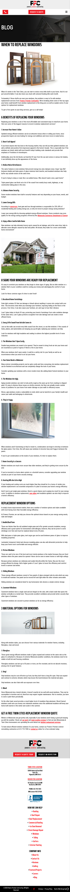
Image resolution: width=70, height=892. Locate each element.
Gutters (35, 841)
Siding (35, 837)
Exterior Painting (36, 845)
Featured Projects (35, 870)
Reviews (35, 862)
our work (25, 720)
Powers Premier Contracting (29, 101)
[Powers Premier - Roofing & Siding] (35, 7)
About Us (35, 855)
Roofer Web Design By (60, 889)
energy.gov (13, 207)
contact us (34, 729)
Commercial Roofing (36, 822)
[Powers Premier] (35, 748)
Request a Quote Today (24, 754)
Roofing (35, 811)
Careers (35, 873)
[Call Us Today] (5, 12)
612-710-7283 (37, 789)
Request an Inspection (47, 754)
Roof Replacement (35, 819)
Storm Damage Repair (35, 830)
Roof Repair (35, 815)
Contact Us (35, 858)
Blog (35, 877)
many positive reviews (38, 720)
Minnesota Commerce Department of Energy (53, 216)
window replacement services (51, 722)
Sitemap (40, 889)
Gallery (35, 866)
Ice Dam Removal (36, 826)
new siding (33, 493)
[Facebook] (34, 889)
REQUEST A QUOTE (36, 12)
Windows (35, 833)
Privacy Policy (48, 889)
